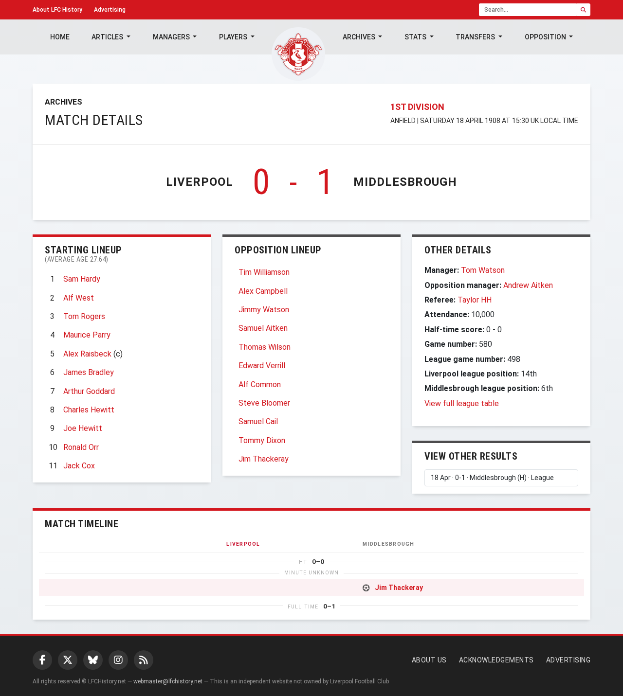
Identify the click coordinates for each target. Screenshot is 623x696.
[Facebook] (42, 660)
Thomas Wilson (264, 347)
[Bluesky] (93, 660)
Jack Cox (79, 465)
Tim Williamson (264, 272)
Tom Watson (483, 270)
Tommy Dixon (261, 440)
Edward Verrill (261, 365)
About (57, 9)
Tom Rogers (84, 316)
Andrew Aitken (528, 285)
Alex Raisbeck (87, 353)
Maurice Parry (86, 334)
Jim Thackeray (263, 459)
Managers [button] (172, 37)
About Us (429, 660)
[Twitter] (67, 660)
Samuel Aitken (263, 328)
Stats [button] (416, 37)
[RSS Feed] (143, 660)
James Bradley (88, 372)
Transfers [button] (476, 37)
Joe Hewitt (82, 428)
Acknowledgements (496, 660)
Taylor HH (475, 299)
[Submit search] (583, 9)
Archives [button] (360, 37)
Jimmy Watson (263, 309)
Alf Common (259, 384)
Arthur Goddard (89, 391)
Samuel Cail (258, 421)
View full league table (461, 403)
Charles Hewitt (88, 409)
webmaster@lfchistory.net (167, 681)
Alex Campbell (263, 291)
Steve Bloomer (264, 403)
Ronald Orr (81, 447)
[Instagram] (118, 660)
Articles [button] (108, 37)
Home (60, 37)
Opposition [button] (546, 37)
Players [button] (234, 37)
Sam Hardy (81, 279)
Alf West (78, 298)
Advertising (110, 9)
